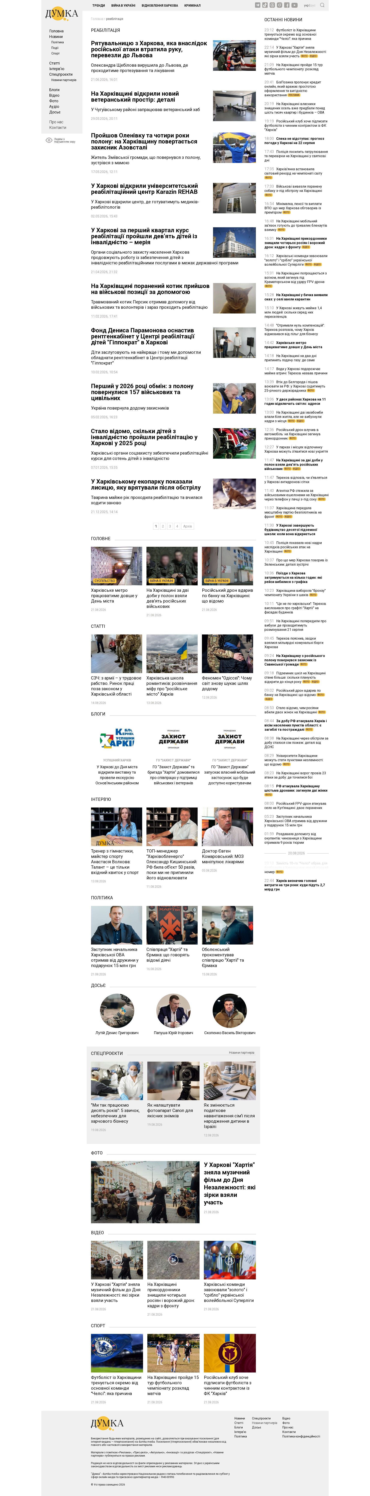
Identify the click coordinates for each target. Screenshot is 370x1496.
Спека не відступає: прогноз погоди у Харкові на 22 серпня (294, 141)
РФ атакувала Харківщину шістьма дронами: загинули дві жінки (295, 790)
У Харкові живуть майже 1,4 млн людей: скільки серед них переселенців (293, 312)
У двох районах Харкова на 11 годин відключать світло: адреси (295, 401)
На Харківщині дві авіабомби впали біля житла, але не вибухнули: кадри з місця (293, 416)
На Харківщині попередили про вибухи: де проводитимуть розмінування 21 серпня (295, 625)
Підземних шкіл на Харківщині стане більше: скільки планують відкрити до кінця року (295, 677)
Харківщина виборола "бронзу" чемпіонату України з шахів (295, 593)
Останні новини (283, 19)
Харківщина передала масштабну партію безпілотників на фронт (293, 512)
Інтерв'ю (56, 68)
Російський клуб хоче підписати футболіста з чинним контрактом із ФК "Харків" (295, 125)
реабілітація (114, 19)
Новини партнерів (63, 80)
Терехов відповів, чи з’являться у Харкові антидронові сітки (295, 480)
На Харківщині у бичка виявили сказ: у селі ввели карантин (296, 297)
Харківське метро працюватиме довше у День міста (293, 345)
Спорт (55, 53)
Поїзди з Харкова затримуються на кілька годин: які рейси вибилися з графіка (293, 577)
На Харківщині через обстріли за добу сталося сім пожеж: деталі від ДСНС (296, 742)
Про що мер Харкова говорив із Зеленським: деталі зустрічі (296, 562)
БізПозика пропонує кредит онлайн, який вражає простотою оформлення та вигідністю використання (292, 88)
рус (313, 5)
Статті (54, 63)
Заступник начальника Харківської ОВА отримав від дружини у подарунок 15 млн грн (295, 821)
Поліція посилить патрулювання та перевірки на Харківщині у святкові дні (296, 156)
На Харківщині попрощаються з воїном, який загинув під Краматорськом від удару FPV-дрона (295, 279)
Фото (53, 101)
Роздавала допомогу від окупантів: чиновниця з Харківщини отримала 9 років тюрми (293, 838)
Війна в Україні (123, 5)
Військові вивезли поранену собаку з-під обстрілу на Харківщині (293, 190)
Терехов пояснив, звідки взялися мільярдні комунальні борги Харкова (293, 642)
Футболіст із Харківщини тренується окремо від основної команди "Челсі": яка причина (290, 34)
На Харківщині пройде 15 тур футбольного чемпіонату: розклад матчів (293, 69)
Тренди (98, 5)
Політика (57, 42)
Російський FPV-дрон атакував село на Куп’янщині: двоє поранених (295, 805)
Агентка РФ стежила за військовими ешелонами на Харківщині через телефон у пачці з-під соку (296, 495)
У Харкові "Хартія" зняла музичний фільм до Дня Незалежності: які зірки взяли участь (295, 51)
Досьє (55, 112)
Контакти (57, 127)
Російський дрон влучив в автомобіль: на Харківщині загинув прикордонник (292, 434)
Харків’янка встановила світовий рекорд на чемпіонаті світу (293, 173)
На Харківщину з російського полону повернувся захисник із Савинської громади (294, 660)
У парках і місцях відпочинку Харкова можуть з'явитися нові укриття (296, 449)
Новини (56, 36)
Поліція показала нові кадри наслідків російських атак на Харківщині (293, 547)
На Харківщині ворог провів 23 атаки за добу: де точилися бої (295, 775)
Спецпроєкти (61, 74)
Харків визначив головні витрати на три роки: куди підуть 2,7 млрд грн (294, 885)
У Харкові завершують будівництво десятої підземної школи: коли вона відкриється (290, 529)
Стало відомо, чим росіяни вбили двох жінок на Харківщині (294, 710)
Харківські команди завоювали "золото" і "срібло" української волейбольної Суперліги (295, 260)
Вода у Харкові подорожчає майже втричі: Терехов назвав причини (295, 371)
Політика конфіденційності (301, 1436)
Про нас (56, 122)
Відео (54, 95)
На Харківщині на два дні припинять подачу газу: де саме (290, 358)
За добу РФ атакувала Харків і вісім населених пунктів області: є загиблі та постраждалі (295, 725)
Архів (187, 526)
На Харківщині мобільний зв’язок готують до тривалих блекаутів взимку (295, 225)
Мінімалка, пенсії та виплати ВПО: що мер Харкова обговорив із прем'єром (293, 208)
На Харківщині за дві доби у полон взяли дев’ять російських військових (293, 464)
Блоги (54, 89)
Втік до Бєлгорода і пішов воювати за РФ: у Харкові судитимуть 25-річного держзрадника (294, 386)
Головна (56, 31)
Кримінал (192, 5)
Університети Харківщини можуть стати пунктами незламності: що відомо (293, 760)
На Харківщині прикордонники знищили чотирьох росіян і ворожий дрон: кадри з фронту (295, 243)
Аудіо (54, 106)
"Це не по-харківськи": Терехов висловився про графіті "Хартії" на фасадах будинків (295, 608)
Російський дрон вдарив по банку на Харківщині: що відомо (294, 694)
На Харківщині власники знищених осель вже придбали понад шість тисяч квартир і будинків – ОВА (294, 108)
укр (306, 5)
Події (54, 48)
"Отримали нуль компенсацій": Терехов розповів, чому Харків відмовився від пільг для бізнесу (294, 329)
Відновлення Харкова (160, 5)
